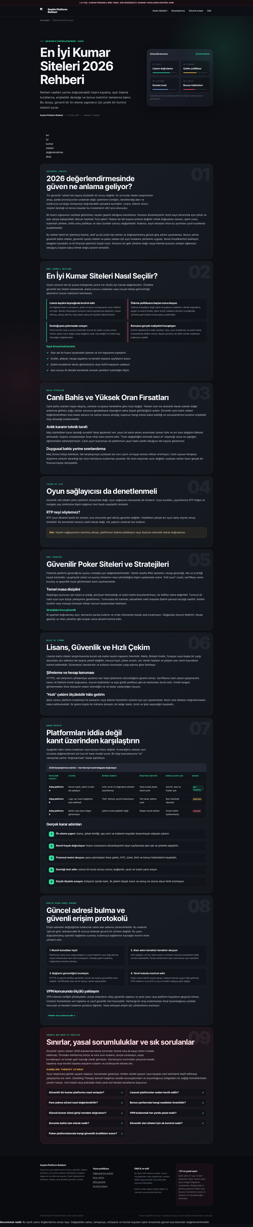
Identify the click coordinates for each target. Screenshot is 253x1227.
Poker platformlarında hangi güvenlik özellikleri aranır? (83, 1133)
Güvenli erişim (196, 11)
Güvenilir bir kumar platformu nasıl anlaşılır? (76, 1092)
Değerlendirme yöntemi (103, 1173)
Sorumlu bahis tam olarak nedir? (69, 1123)
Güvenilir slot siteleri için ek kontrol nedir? (156, 1123)
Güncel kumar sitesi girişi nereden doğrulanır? (77, 1112)
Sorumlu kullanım (100, 1186)
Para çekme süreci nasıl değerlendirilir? (73, 1102)
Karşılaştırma (178, 11)
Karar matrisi (98, 1177)
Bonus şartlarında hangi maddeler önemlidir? (158, 1102)
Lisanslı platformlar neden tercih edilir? (154, 1092)
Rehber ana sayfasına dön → (62, 1015)
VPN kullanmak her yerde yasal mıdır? (153, 1112)
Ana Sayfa (44, 20)
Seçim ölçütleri (160, 11)
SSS (209, 11)
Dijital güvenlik (99, 1182)
